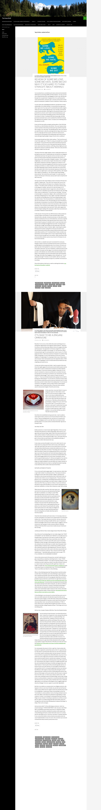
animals (62, 282)
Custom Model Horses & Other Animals (21, 21)
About (49, 24)
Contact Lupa (69, 24)
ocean (50, 743)
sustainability (62, 745)
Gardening (40, 331)
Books (33, 21)
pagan (37, 745)
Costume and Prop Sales (18, 24)
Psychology (38, 76)
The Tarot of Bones (41, 21)
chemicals (48, 738)
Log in (3, 32)
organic (62, 743)
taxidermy (48, 287)
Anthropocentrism (48, 330)
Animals (41, 75)
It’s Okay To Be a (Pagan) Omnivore (48, 336)
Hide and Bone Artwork (7, 21)
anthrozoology (39, 284)
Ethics (61, 75)
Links (53, 24)
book (46, 284)
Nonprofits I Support (60, 24)
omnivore (38, 287)
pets (43, 287)
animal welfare (55, 282)
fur (64, 284)
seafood (55, 745)
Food (65, 75)
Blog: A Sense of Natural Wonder (54, 21)
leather (55, 286)
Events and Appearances (7, 24)
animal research (39, 282)
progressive (49, 745)
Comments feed (5, 35)
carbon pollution (40, 738)
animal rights (48, 282)
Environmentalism (55, 75)
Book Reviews (47, 75)
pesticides (42, 745)
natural (45, 743)
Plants (54, 331)
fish (58, 740)
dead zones (54, 738)
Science (43, 76)
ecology (61, 738)
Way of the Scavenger (53, 332)
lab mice (44, 286)
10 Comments (46, 340)
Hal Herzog (38, 286)
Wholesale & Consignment (30, 24)
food (62, 740)
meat (60, 286)
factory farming (47, 740)
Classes (74, 21)
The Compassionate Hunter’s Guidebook (54, 565)
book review (52, 284)
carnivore (59, 284)
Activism (37, 75)
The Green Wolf (6, 18)
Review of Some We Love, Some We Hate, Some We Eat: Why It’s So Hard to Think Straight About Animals (51, 83)
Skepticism (47, 76)
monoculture (39, 743)
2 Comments (48, 89)
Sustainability (43, 332)
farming (54, 740)
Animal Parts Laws (41, 24)
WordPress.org (5, 36)
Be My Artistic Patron (66, 21)
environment (38, 740)
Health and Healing (48, 331)
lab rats (50, 286)
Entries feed (4, 33)
